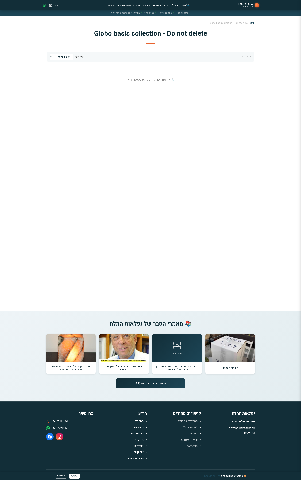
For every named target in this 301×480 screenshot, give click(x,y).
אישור (74, 476)
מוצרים (193, 433)
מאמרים (139, 427)
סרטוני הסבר (136, 433)
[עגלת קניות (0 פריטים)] (50, 5)
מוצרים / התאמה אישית (129, 5)
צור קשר (139, 452)
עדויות (111, 5)
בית (252, 23)
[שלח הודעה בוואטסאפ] (44, 5)
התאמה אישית (135, 458)
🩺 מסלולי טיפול (180, 5)
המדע (166, 5)
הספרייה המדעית (188, 421)
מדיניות (139, 440)
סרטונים (146, 5)
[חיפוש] (56, 5)
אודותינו (139, 446)
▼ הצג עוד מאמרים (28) (150, 383)
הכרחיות (61, 476)
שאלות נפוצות (189, 440)
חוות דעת (192, 446)
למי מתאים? (190, 427)
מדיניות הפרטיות (212, 476)
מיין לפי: (79, 57)
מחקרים (157, 5)
